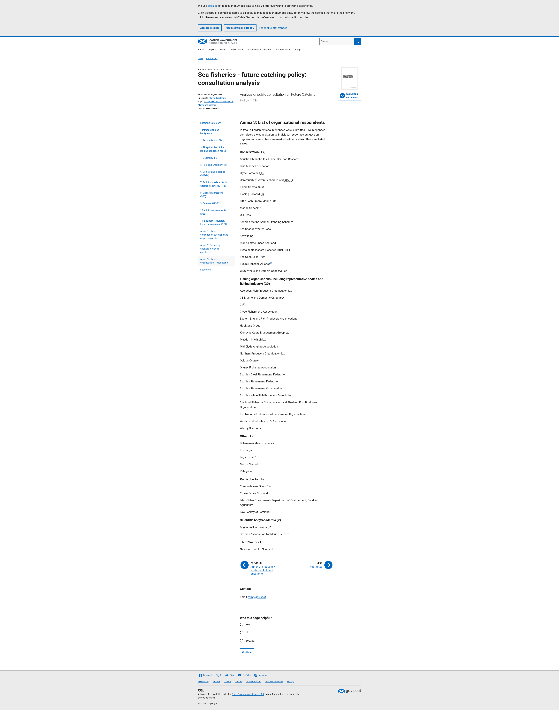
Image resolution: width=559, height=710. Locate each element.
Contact (227, 681)
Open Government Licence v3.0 (248, 694)
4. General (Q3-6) (209, 157)
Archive (216, 681)
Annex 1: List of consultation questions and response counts (214, 235)
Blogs (298, 49)
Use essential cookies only (240, 27)
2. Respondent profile (211, 140)
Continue (247, 652)
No (247, 632)
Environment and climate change (218, 101)
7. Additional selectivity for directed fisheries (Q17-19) (214, 184)
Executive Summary (210, 123)
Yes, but (250, 640)
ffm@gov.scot (257, 597)
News (223, 49)
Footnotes (205, 269)
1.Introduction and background (209, 132)
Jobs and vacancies (274, 681)
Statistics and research (259, 49)
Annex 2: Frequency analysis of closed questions (210, 249)
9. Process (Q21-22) (210, 203)
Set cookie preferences (273, 28)
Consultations (283, 49)
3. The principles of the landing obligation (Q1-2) (213, 149)
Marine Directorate (217, 98)
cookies (212, 5)
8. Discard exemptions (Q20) (211, 194)
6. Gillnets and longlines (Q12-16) (212, 173)
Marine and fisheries (207, 105)
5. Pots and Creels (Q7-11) (213, 164)
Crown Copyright (253, 681)
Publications (237, 49)
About (201, 49)
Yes (248, 624)
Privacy (290, 681)
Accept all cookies (209, 27)
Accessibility (203, 681)
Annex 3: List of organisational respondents (214, 261)
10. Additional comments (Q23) (213, 212)
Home (200, 58)
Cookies (238, 681)
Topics (212, 49)
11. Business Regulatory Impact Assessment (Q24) (213, 222)
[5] (271, 263)
